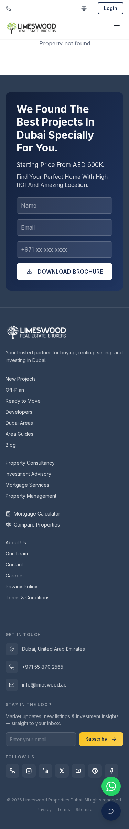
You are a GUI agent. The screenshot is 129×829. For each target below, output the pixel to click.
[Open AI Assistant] (111, 811)
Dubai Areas (19, 423)
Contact (14, 564)
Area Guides (19, 434)
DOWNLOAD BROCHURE (70, 271)
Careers (15, 575)
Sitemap (84, 809)
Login (110, 8)
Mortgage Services (27, 485)
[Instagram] (29, 771)
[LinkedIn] (45, 771)
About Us (16, 542)
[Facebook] (111, 771)
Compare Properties (37, 525)
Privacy (44, 809)
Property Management (31, 496)
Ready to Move (23, 401)
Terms (63, 809)
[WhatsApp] (12, 771)
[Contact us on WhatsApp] (111, 786)
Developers (19, 412)
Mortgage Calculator (37, 514)
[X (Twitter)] (62, 771)
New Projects (21, 379)
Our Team (17, 553)
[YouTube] (78, 771)
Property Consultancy (30, 463)
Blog (11, 445)
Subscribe (96, 739)
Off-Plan (15, 390)
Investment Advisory (28, 474)
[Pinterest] (95, 771)
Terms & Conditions (28, 598)
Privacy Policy (21, 586)
